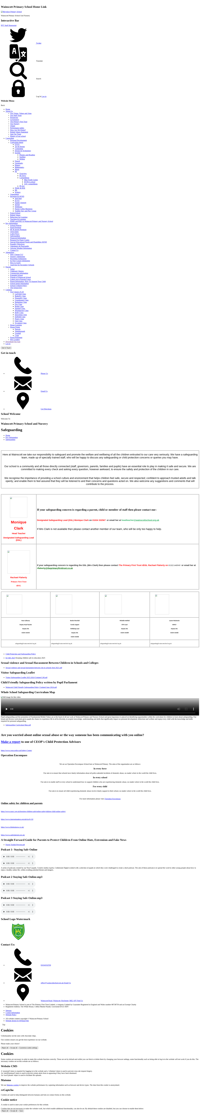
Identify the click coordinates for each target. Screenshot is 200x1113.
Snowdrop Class (21, 315)
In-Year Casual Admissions (20, 261)
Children (9, 290)
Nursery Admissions (17, 257)
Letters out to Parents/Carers (20, 279)
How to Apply (15, 263)
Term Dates (14, 232)
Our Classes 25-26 (17, 292)
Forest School (15, 213)
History (17, 165)
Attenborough (20, 331)
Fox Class (18, 304)
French (17, 161)
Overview (23, 174)
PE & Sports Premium (18, 230)
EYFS (17, 144)
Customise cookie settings (28, 1048)
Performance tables (17, 128)
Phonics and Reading (27, 155)
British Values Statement (19, 132)
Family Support (20, 203)
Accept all (13, 1048)
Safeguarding (15, 236)
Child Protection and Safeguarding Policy (21, 654)
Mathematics (19, 167)
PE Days (22, 176)
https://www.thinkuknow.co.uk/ (12, 827)
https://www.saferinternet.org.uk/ (13, 835)
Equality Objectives (17, 244)
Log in (44, 96)
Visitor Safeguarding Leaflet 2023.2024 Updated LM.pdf (26, 677)
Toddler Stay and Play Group (25, 211)
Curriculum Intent (16, 142)
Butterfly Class (20, 296)
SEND (17, 205)
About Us (9, 111)
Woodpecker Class (21, 311)
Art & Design (20, 147)
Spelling (22, 157)
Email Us (44, 391)
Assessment (14, 194)
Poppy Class (19, 319)
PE (16, 171)
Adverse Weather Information (21, 248)
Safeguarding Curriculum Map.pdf (18, 725)
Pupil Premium (15, 228)
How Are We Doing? (18, 130)
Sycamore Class (21, 323)
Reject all (5, 1048)
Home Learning (16, 325)
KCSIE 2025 (10, 658)
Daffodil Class (20, 317)
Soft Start (18, 198)
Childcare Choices (17, 271)
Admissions (10, 252)
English (17, 153)
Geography (19, 163)
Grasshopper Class (21, 300)
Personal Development (18, 140)
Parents (8, 267)
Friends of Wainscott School (20, 277)
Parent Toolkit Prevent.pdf (15, 845)
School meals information (19, 284)
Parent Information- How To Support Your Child (28, 281)
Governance (14, 120)
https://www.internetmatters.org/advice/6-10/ (17, 819)
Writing (22, 159)
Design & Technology (23, 151)
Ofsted (12, 126)
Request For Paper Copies (19, 240)
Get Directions (46, 409)
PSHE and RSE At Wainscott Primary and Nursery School (31, 221)
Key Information (12, 223)
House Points (15, 327)
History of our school (18, 136)
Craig (17, 335)
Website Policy (11, 1015)
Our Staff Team (16, 115)
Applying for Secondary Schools (22, 265)
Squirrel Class (20, 308)
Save (21, 1111)
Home (8, 109)
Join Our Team (15, 134)
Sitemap (8, 1011)
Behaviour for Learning (18, 217)
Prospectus (14, 118)
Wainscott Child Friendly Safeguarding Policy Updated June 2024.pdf (31, 687)
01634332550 (46, 965)
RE (16, 190)
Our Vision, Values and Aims (20, 113)
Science (17, 192)
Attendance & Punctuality (19, 246)
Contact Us (14, 250)
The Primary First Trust (18, 122)
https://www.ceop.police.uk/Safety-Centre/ (16, 750)
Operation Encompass (113, 799)
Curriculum (10, 138)
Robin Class (19, 306)
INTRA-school (29, 182)
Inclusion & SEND (17, 196)
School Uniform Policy (18, 286)
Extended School (16, 275)
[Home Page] (11, 12)
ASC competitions (31, 184)
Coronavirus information (19, 273)
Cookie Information (13, 1013)
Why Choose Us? (16, 254)
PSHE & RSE (20, 188)
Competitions (24, 178)
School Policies (15, 225)
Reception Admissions (18, 259)
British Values (15, 215)
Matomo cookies (13, 1085)
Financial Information (18, 238)
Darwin (17, 329)
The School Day (16, 288)
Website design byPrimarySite (17, 1021)
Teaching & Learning (18, 219)
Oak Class (18, 321)
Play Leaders (15, 340)
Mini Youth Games (31, 180)
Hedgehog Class (21, 302)
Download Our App (13, 342)
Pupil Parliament (16, 337)
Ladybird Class (20, 294)
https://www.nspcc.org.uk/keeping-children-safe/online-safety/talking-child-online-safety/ (33, 811)
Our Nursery (14, 124)
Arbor (12, 269)
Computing (19, 149)
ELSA (17, 201)
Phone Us (44, 373)
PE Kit (21, 186)
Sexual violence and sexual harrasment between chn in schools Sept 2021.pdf (34, 668)
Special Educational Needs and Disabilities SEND (28, 242)
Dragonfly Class (21, 298)
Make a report (10, 742)
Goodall (18, 333)
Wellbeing (18, 207)
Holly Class (19, 313)
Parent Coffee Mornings (23, 209)
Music (17, 169)
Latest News (14, 234)
